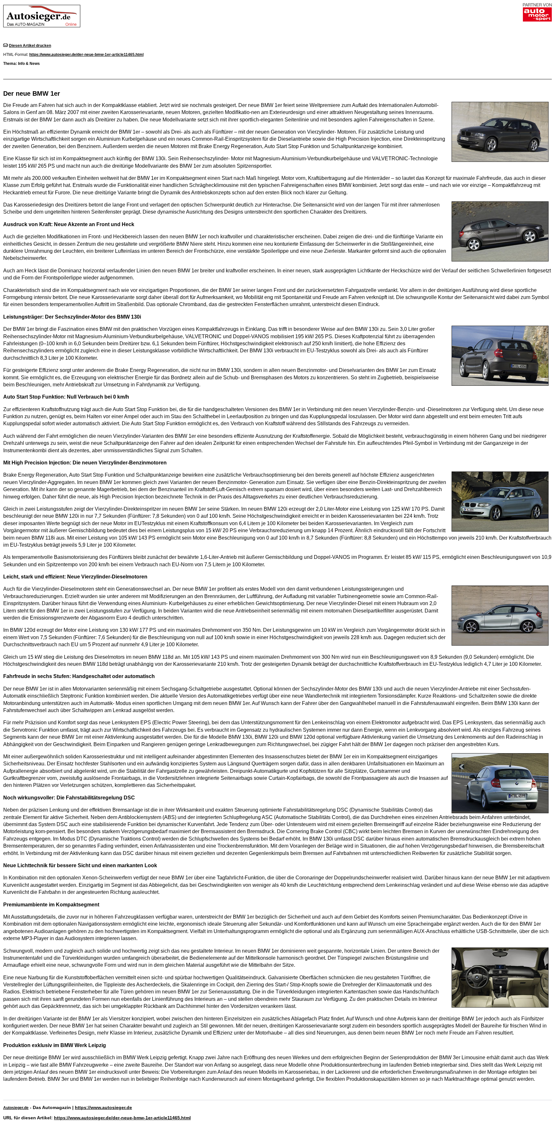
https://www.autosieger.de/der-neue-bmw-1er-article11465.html (86, 54)
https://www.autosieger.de (103, 1107)
